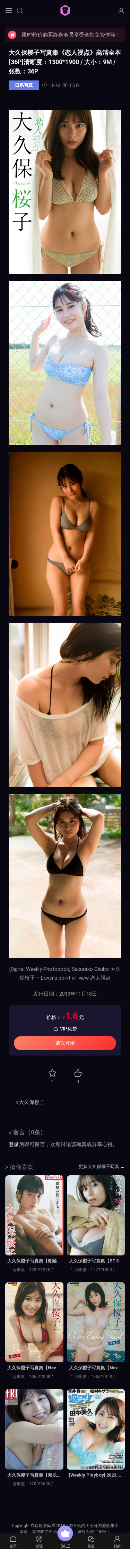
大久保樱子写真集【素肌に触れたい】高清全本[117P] (34, 1475)
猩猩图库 (65, 10)
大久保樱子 (32, 1102)
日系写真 (24, 85)
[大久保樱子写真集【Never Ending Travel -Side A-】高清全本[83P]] (96, 1322)
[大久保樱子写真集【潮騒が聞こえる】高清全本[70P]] (34, 1215)
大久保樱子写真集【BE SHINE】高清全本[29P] (96, 1261)
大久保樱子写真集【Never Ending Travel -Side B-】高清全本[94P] (34, 1368)
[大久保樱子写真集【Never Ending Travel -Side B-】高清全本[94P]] (34, 1322)
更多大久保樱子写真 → (102, 1166)
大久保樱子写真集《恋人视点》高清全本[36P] (65, 62)
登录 (14, 1144)
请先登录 (65, 1043)
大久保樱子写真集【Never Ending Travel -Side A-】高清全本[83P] (95, 1368)
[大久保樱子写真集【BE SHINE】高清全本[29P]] (96, 1215)
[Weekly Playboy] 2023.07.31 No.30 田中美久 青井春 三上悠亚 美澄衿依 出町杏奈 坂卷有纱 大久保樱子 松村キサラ (95, 1475)
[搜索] (19, 10)
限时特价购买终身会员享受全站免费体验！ (71, 35)
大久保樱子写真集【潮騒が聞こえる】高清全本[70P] (33, 1261)
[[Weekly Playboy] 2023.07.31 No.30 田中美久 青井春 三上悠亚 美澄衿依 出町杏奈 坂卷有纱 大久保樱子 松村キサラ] (96, 1429)
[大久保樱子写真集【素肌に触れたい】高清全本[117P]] (34, 1429)
